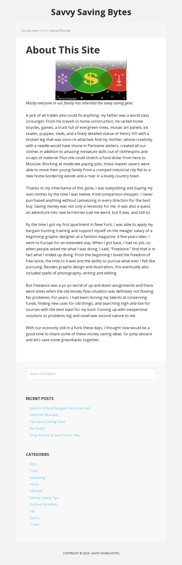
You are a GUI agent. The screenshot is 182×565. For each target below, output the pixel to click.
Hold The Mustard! (44, 415)
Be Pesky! (37, 428)
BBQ (33, 464)
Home (34, 484)
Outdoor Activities (43, 504)
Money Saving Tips (44, 497)
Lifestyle (36, 491)
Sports (35, 518)
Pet (32, 511)
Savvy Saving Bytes (91, 11)
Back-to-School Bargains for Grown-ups (60, 408)
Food (34, 470)
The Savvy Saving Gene (47, 421)
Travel (34, 524)
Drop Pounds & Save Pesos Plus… (56, 435)
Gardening (37, 477)
